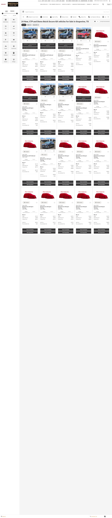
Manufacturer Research (78, 4)
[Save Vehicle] (37, 51)
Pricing (26, 58)
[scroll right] (108, 17)
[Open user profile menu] (109, 1)
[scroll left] (23, 17)
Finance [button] (89, 4)
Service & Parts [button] (66, 4)
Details (34, 58)
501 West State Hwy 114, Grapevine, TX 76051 (79, 0)
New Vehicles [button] (43, 4)
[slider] (2, 13)
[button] (103, 4)
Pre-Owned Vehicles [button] (54, 4)
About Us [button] (95, 4)
